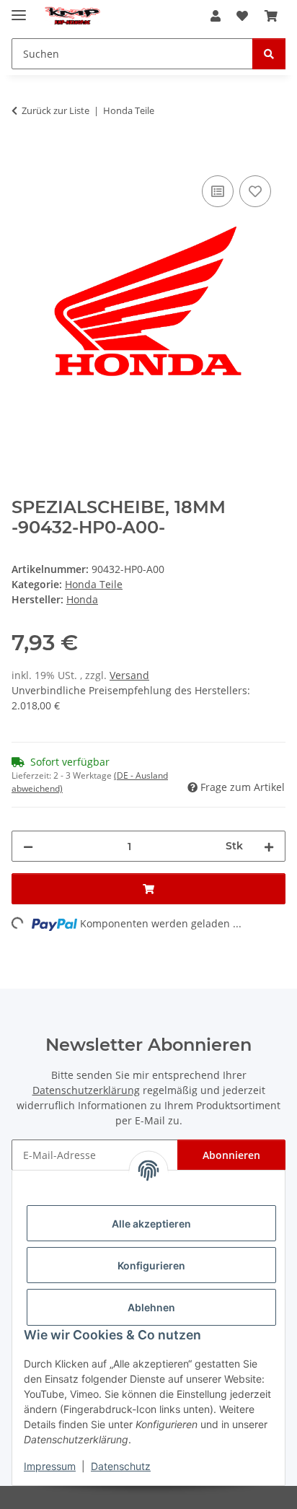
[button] (216, 15)
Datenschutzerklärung (86, 1090)
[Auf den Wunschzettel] (255, 191)
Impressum (50, 1466)
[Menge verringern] (28, 846)
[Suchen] (268, 53)
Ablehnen (151, 1307)
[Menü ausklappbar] (19, 9)
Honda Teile (94, 584)
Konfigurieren (151, 1265)
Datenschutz (121, 1466)
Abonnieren (231, 1155)
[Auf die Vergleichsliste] (218, 191)
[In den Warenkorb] (23, 156)
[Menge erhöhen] (269, 846)
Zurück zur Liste (55, 110)
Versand (129, 675)
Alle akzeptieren (151, 1223)
